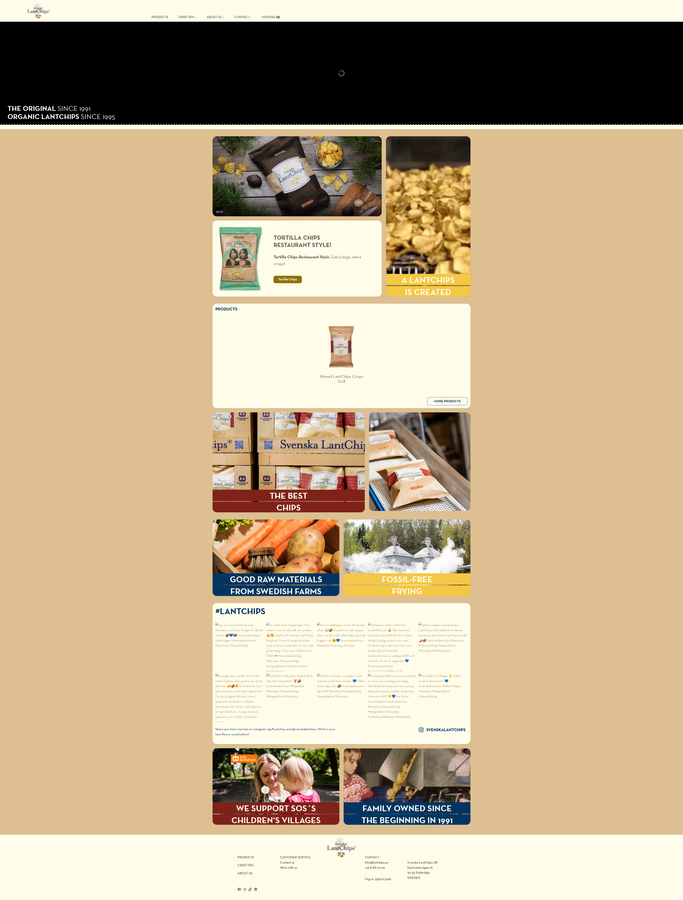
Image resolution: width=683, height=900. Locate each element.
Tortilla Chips (287, 279)
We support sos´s (276, 808)
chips (288, 507)
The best (289, 495)
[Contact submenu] (251, 17)
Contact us (287, 862)
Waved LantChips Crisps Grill (341, 379)
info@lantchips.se (376, 862)
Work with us (288, 867)
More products (447, 401)
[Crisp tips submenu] (196, 17)
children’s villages (276, 820)
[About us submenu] (224, 17)
